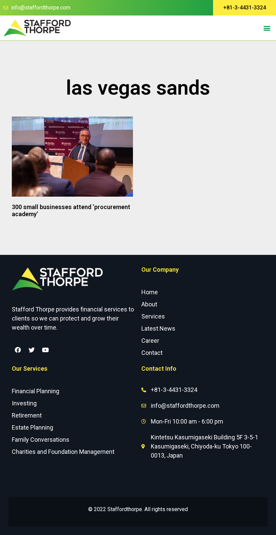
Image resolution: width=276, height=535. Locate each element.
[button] (244, 7)
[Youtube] (45, 350)
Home (149, 292)
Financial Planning (35, 391)
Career (150, 340)
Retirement (27, 415)
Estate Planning (32, 427)
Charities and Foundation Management (63, 451)
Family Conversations (40, 439)
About (149, 304)
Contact (152, 352)
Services (153, 316)
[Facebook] (18, 350)
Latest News (158, 328)
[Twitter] (32, 350)
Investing (24, 403)
